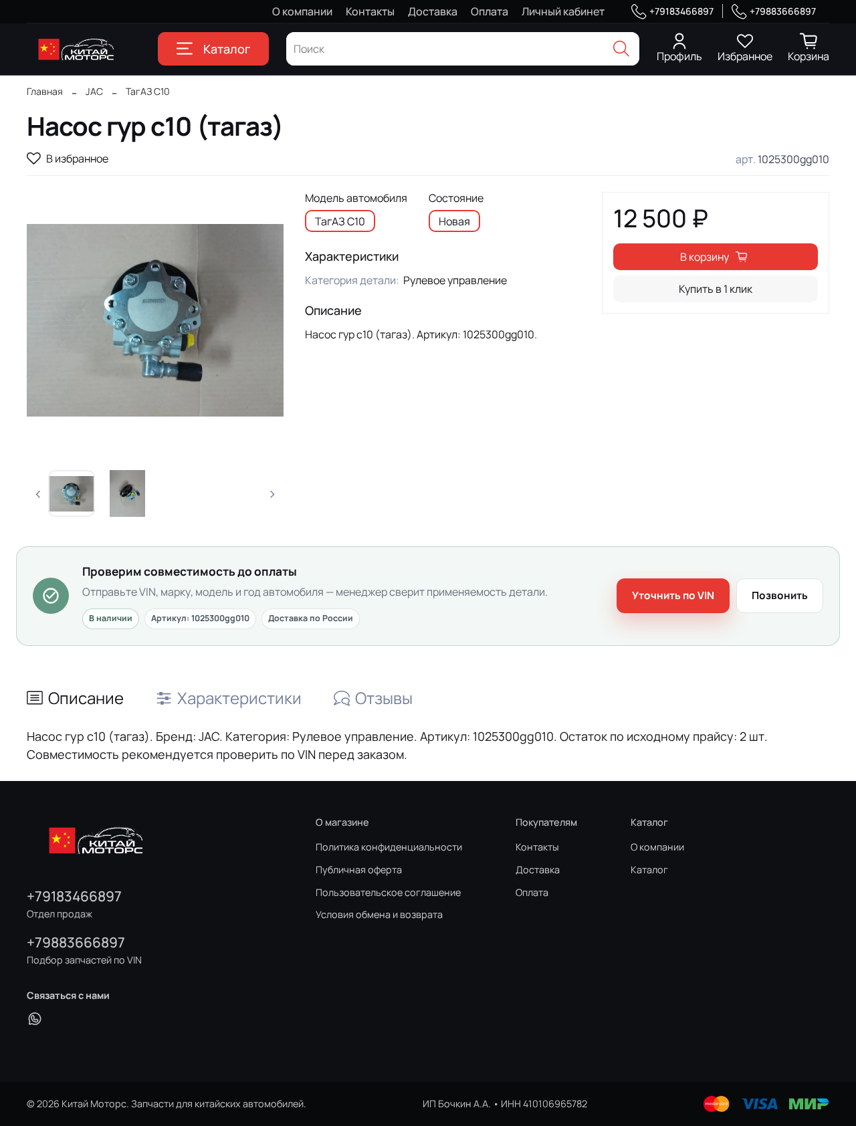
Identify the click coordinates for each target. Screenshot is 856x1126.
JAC (94, 91)
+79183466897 (681, 11)
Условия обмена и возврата (379, 914)
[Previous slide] (48, 320)
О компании (302, 11)
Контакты (370, 11)
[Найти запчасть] (621, 49)
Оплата (489, 11)
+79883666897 (783, 11)
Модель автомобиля (356, 198)
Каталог (226, 49)
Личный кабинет (563, 11)
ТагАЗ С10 (148, 91)
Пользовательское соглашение (388, 892)
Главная (45, 91)
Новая (454, 221)
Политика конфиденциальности (389, 846)
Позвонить (780, 595)
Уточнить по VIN (673, 595)
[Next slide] (262, 320)
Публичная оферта (359, 869)
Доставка (432, 11)
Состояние (456, 198)
